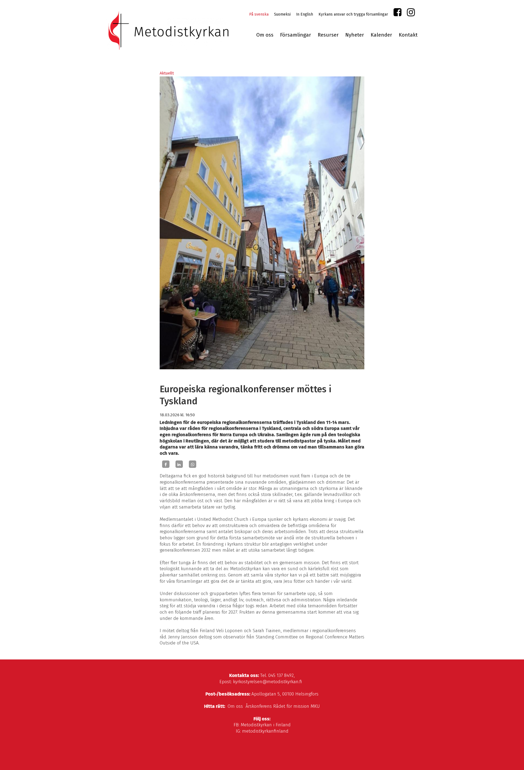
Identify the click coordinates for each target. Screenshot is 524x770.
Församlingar (295, 35)
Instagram (411, 13)
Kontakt (408, 35)
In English (304, 14)
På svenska (259, 14)
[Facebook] (165, 464)
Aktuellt (167, 73)
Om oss (264, 35)
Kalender (381, 35)
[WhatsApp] (192, 464)
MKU (315, 706)
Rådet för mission (291, 706)
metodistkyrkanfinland (265, 731)
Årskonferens (259, 706)
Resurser (328, 35)
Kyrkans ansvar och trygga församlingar (353, 14)
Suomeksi (282, 14)
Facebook (397, 13)
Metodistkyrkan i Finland (266, 725)
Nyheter (354, 35)
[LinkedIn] (179, 464)
